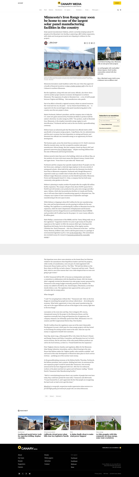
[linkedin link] (19, 473)
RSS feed (106, 473)
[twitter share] (87, 43)
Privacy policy (98, 473)
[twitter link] (22, 473)
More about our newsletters (105, 128)
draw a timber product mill (75, 86)
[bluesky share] (92, 43)
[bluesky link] (29, 473)
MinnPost (47, 386)
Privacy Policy (114, 130)
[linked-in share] (85, 43)
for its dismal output (65, 149)
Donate (117, 3)
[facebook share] (89, 43)
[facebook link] (26, 473)
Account (20, 3)
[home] (69, 3)
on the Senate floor (76, 233)
